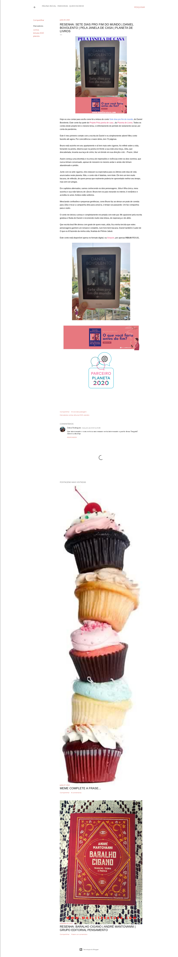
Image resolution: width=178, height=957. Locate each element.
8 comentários (76, 793)
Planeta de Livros (124, 123)
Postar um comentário (79, 934)
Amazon (110, 238)
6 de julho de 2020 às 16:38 (91, 428)
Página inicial (49, 6)
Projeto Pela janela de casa (102, 123)
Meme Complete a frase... (80, 788)
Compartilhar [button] (38, 20)
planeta (36, 36)
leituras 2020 (38, 33)
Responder (72, 437)
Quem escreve (76, 6)
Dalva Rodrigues (74, 428)
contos (36, 30)
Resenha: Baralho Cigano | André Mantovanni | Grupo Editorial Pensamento (97, 928)
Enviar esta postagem (79, 412)
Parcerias (63, 6)
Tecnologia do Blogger (91, 949)
